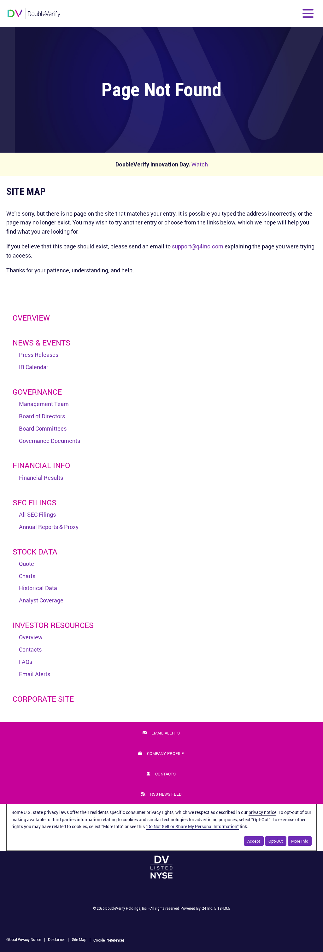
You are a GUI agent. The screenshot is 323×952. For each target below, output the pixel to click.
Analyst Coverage (41, 600)
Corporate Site (43, 699)
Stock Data (35, 552)
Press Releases (38, 354)
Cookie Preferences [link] (108, 940)
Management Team (44, 404)
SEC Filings (34, 502)
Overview (31, 318)
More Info (299, 841)
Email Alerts (34, 674)
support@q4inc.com (197, 246)
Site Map (79, 940)
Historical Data (38, 588)
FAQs (25, 661)
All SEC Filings (37, 514)
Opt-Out (275, 841)
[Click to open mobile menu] (308, 13)
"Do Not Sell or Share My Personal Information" (192, 826)
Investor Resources (53, 625)
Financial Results (41, 477)
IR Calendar (33, 367)
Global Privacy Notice (23, 940)
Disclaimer (56, 940)
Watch (199, 164)
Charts (27, 576)
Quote (26, 563)
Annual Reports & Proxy (49, 527)
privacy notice (262, 812)
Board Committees (43, 428)
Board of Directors (42, 416)
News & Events (41, 343)
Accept (253, 841)
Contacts (30, 649)
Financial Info (41, 465)
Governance (37, 392)
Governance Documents (49, 440)
